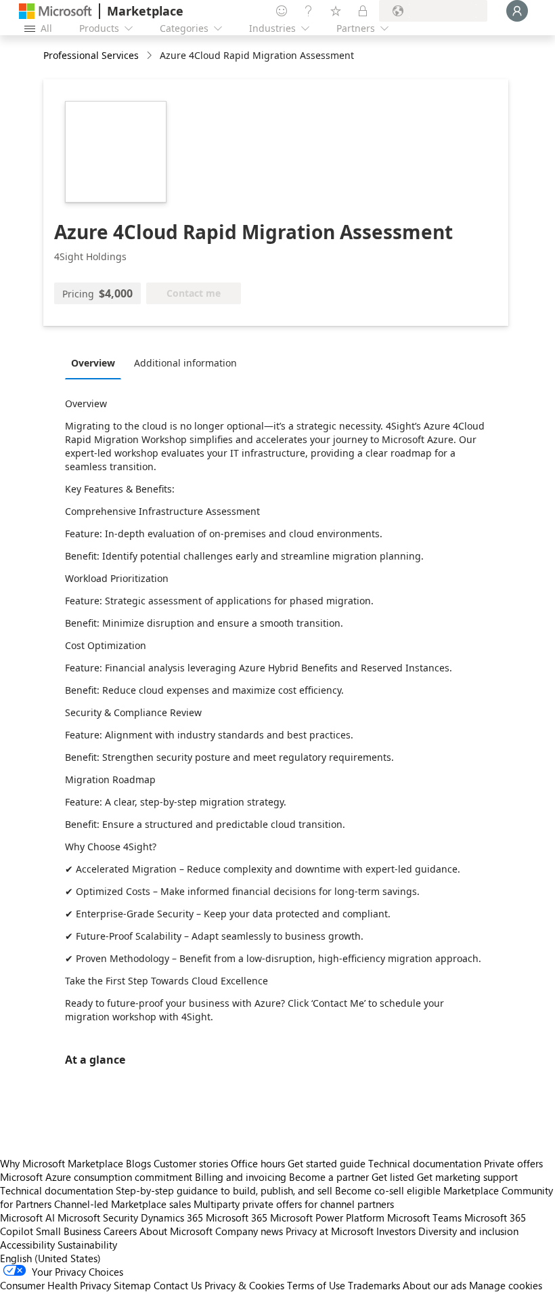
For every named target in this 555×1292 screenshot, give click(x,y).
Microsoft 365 (236, 1217)
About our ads (434, 1285)
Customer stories (191, 1163)
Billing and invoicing (240, 1177)
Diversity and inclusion (468, 1231)
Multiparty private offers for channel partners (294, 1204)
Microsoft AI (27, 1217)
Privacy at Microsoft (330, 1231)
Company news (249, 1231)
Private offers (513, 1163)
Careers (120, 1231)
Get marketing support (467, 1177)
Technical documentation (424, 1163)
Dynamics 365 (172, 1217)
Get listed (393, 1177)
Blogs (138, 1163)
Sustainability (87, 1244)
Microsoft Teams (424, 1217)
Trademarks (374, 1285)
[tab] (96, 362)
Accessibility (27, 1244)
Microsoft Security (98, 1217)
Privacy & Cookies (244, 1285)
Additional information (185, 362)
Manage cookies (505, 1285)
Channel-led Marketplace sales (122, 1204)
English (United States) (50, 1258)
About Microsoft (176, 1231)
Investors (396, 1231)
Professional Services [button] (91, 55)
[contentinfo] (151, 56)
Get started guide (326, 1163)
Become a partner (329, 1177)
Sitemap (132, 1285)
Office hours (258, 1163)
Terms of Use (316, 1285)
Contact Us (178, 1285)
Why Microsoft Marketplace (61, 1163)
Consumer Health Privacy (55, 1285)
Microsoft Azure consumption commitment (97, 1177)
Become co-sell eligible (388, 1190)
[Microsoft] (55, 11)
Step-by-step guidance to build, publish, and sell (224, 1190)
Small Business (68, 1231)
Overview (93, 362)
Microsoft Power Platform (327, 1217)
